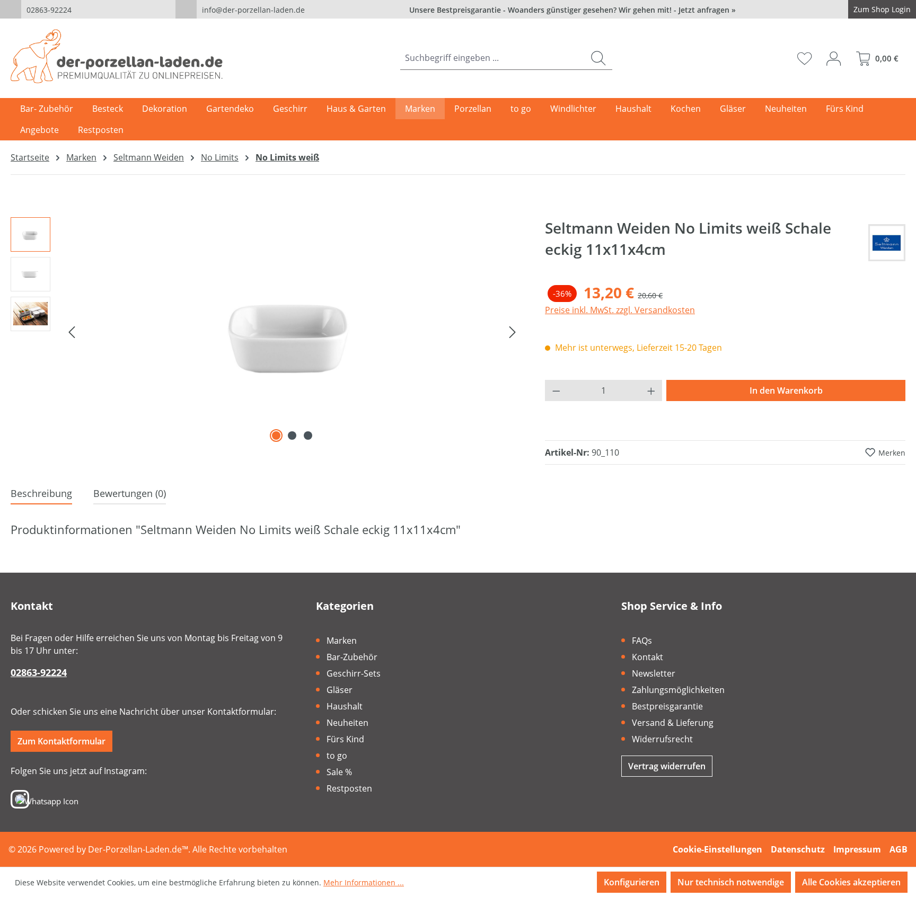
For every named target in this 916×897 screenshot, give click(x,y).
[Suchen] (598, 58)
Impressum (857, 849)
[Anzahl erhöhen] (651, 390)
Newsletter (653, 673)
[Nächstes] (512, 331)
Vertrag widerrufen (667, 766)
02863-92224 (49, 10)
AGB (898, 849)
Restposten (349, 788)
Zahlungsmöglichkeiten (678, 690)
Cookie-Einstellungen (717, 849)
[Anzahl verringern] (556, 390)
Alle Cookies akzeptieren (851, 882)
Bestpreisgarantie (667, 706)
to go (337, 755)
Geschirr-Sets (354, 673)
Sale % (339, 772)
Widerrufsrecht (662, 739)
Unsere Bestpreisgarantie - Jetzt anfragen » (572, 10)
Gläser (340, 690)
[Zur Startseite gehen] (117, 56)
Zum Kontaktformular (61, 741)
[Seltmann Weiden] (886, 242)
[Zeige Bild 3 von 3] (308, 435)
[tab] (41, 494)
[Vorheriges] (71, 331)
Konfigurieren (631, 882)
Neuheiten (347, 723)
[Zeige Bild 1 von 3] (276, 435)
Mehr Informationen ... (363, 882)
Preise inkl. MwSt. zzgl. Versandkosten (620, 310)
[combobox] (492, 58)
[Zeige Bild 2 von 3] (292, 435)
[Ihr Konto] (833, 58)
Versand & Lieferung (673, 723)
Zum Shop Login (882, 9)
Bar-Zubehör (352, 657)
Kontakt (647, 657)
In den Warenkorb (786, 390)
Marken (342, 640)
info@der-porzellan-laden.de (253, 10)
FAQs (642, 640)
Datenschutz (798, 849)
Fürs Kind (345, 739)
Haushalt (345, 706)
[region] (267, 331)
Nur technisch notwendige (730, 882)
